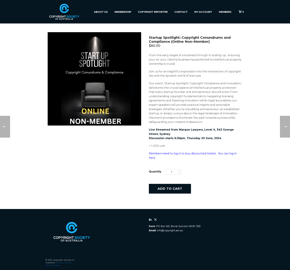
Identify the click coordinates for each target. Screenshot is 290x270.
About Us (101, 11)
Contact (181, 11)
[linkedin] (150, 219)
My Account (203, 11)
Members (225, 11)
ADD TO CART (170, 189)
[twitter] (155, 219)
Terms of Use (52, 265)
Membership (122, 11)
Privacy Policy (63, 262)
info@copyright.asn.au (170, 230)
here (152, 157)
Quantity (155, 171)
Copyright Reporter (153, 11)
